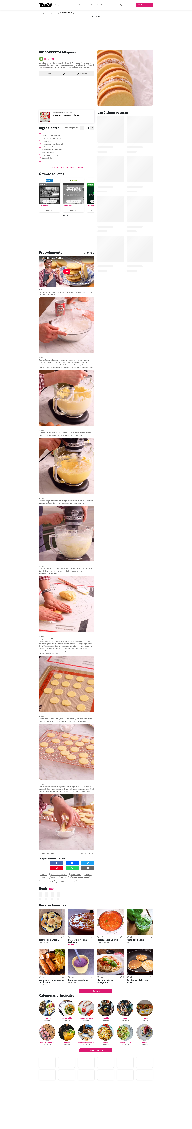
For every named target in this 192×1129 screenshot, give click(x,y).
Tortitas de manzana (49, 940)
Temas (67, 5)
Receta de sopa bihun (108, 940)
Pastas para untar (86, 1018)
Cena (125, 1018)
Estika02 (42, 985)
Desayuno (47, 1018)
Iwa (128, 942)
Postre (144, 1042)
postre (43, 874)
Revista (90, 5)
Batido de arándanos (78, 980)
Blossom (47, 59)
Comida (106, 1018)
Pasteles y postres (51, 13)
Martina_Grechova (104, 942)
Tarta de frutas (47, 882)
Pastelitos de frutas (80, 878)
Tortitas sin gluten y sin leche (138, 981)
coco (53, 878)
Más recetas (96, 991)
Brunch (145, 1018)
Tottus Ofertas (68, 205)
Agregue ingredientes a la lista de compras (68, 167)
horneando (75, 874)
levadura (64, 878)
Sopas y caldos (66, 1018)
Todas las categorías (96, 1050)
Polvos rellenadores (66, 882)
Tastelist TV (99, 5)
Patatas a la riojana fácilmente (77, 941)
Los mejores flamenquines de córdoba (51, 981)
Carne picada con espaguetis (106, 981)
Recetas (74, 5)
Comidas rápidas (125, 1042)
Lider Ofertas (44, 205)
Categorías (59, 5)
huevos (88, 874)
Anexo (105, 1042)
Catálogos (82, 5)
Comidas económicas (86, 1042)
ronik (70, 945)
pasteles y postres (58, 874)
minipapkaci (43, 942)
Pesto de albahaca (135, 940)
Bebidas (67, 1042)
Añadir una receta (144, 5)
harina (43, 878)
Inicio (41, 13)
